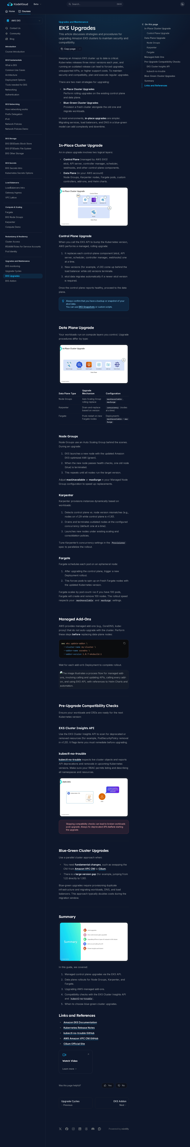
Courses (26, 11)
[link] (76, 1061)
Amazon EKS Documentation (80, 1022)
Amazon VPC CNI (85, 868)
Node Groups (153, 42)
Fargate (150, 52)
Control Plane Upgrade (158, 33)
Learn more (68, 1069)
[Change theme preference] (182, 4)
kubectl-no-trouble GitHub (79, 1033)
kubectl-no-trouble (156, 71)
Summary (149, 80)
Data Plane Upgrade (154, 38)
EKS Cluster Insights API (158, 66)
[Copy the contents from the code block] (124, 643)
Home (12, 11)
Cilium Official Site (74, 1043)
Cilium (102, 868)
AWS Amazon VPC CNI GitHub (81, 1038)
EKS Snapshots (87, 307)
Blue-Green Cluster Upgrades (159, 76)
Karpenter (152, 47)
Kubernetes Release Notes (79, 1027)
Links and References (155, 85)
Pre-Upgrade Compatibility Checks (162, 61)
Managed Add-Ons (154, 57)
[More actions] (79, 48)
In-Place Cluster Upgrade (157, 28)
